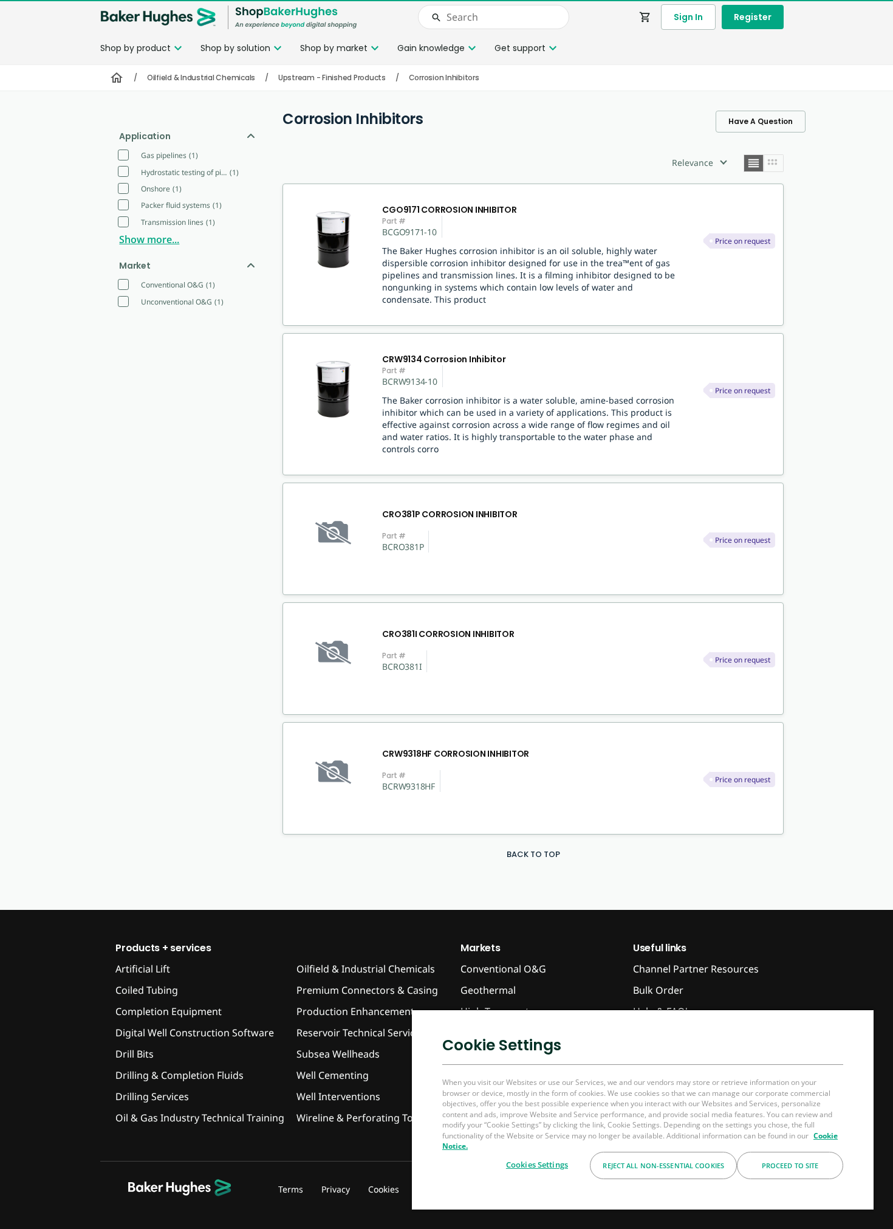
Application (144, 136)
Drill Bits (134, 1054)
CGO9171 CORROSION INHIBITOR (449, 210)
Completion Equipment (168, 1011)
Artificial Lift (142, 969)
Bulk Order (658, 990)
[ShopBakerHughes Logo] (295, 17)
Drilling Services (152, 1096)
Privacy (335, 1189)
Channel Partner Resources (696, 969)
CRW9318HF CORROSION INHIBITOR (455, 754)
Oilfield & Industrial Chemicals (201, 77)
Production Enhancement (355, 1011)
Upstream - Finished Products (332, 77)
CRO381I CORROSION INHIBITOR (448, 634)
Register (753, 17)
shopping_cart (645, 17)
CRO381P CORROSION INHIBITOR (449, 514)
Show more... (149, 239)
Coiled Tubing (146, 990)
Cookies (383, 1189)
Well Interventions (338, 1096)
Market (135, 266)
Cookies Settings (537, 1164)
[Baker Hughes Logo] (158, 17)
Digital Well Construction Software (194, 1032)
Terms (290, 1189)
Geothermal (488, 990)
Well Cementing (332, 1075)
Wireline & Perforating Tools (361, 1117)
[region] (643, 1109)
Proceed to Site (790, 1165)
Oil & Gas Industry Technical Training (199, 1117)
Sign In (688, 17)
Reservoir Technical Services (360, 1032)
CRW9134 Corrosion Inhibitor (443, 359)
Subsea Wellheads (338, 1054)
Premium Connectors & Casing (367, 990)
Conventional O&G (503, 969)
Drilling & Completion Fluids (179, 1075)
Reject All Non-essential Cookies (663, 1165)
